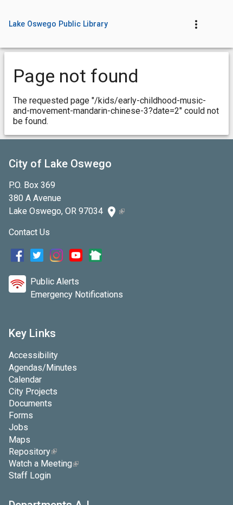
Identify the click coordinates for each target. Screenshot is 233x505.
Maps (19, 440)
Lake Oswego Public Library (58, 24)
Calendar (25, 379)
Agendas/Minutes (43, 367)
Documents (30, 403)
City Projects (33, 391)
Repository (33, 451)
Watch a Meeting (44, 463)
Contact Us (29, 232)
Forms (21, 415)
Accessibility (33, 355)
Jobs (18, 427)
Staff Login (30, 475)
